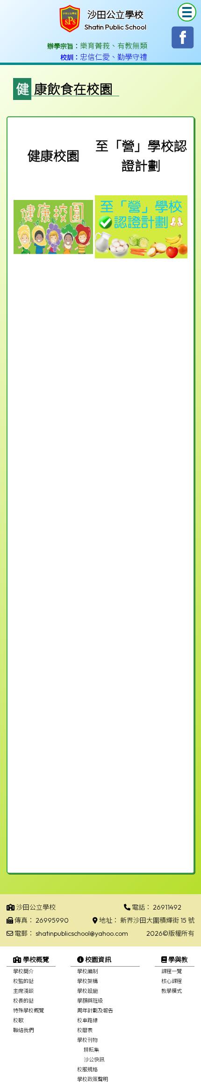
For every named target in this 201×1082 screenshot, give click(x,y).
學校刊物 (87, 1040)
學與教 (177, 959)
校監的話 (23, 981)
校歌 (18, 1020)
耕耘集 (91, 1049)
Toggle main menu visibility (187, 12)
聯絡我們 (23, 1030)
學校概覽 (35, 959)
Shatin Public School (115, 26)
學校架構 (87, 981)
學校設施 (87, 991)
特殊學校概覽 (28, 1010)
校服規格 (87, 1069)
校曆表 (85, 1030)
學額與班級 (90, 1000)
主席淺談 (23, 991)
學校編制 (87, 971)
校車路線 (87, 1020)
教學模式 (171, 991)
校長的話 (23, 1000)
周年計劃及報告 (95, 1010)
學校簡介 (23, 971)
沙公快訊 (94, 1059)
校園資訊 (97, 959)
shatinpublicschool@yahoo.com (82, 933)
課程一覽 (171, 971)
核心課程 (171, 981)
